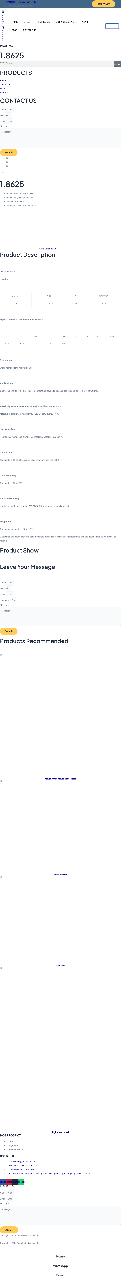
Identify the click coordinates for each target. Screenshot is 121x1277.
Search (3, 62)
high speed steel (60, 1132)
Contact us (5, 84)
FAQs (2, 88)
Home (3, 80)
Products (4, 92)
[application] (31, 21)
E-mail (60, 1275)
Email (3, 121)
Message (4, 126)
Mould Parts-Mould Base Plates (60, 778)
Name (3, 109)
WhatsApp (60, 1266)
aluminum (60, 965)
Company (5, 600)
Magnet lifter (60, 874)
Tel (1, 115)
